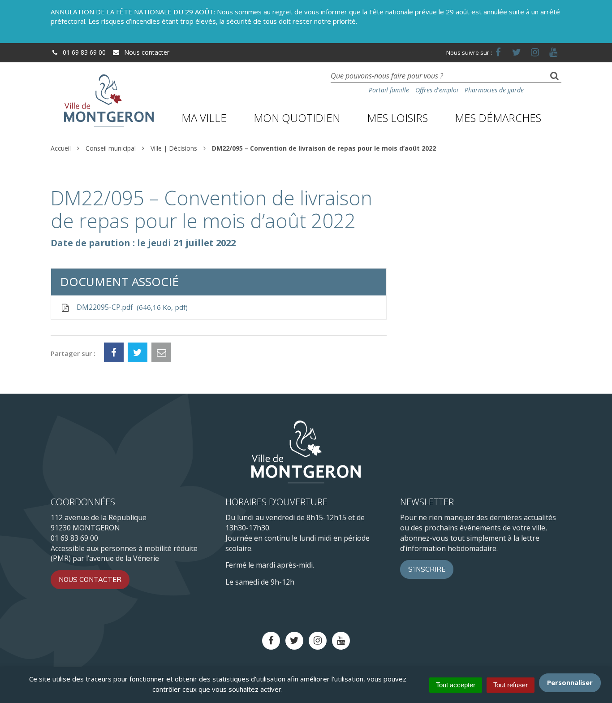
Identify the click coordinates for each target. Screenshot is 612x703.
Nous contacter (145, 52)
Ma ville (204, 117)
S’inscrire (426, 569)
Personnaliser (570, 682)
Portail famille (389, 90)
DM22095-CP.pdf (130, 307)
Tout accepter (455, 685)
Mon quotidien (297, 117)
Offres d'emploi (436, 90)
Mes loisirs (397, 117)
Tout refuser (510, 685)
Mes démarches (498, 117)
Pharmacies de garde (494, 90)
